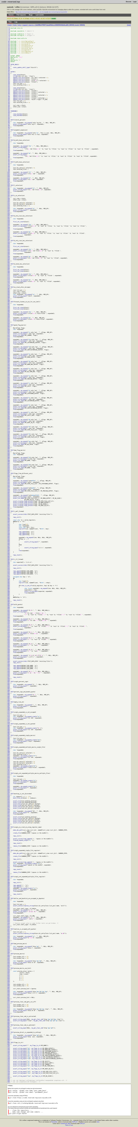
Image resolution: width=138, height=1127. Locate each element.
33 (9, 74)
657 (8, 983)
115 (9, 194)
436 (8, 661)
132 (8, 219)
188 (8, 300)
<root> (9, 25)
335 (8, 514)
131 (8, 217)
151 (8, 246)
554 (8, 833)
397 (8, 604)
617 (8, 924)
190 (8, 303)
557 (8, 837)
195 (8, 310)
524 (8, 789)
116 (9, 195)
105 (8, 179)
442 (8, 670)
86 (9, 152)
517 (8, 779)
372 (8, 568)
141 (8, 232)
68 (9, 125)
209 (8, 331)
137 (8, 226)
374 (8, 571)
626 (8, 937)
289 (8, 447)
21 (9, 57)
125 (8, 208)
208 (8, 329)
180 (8, 288)
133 (8, 220)
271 (8, 421)
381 (8, 581)
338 (8, 518)
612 (8, 917)
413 (8, 627)
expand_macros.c (28, 25)
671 (8, 1003)
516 (8, 777)
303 (8, 467)
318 (8, 489)
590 (8, 885)
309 (8, 476)
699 (8, 1044)
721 (8, 1076)
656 (8, 981)
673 (8, 1006)
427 (8, 648)
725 (8, 1082)
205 (8, 325)
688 (8, 1028)
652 (8, 975)
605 (8, 907)
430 (8, 652)
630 (8, 943)
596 (8, 894)
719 (8, 1073)
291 (8, 450)
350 (8, 536)
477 (8, 721)
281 (8, 435)
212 (8, 335)
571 (8, 857)
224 (8, 352)
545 (8, 820)
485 (8, 732)
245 (8, 383)
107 (8, 182)
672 (8, 1004)
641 (8, 959)
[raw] (129, 25)
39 (9, 83)
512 (8, 772)
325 (8, 499)
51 (9, 101)
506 (8, 763)
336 (8, 515)
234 (8, 367)
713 (8, 1064)
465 (8, 703)
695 (8, 1038)
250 (8, 390)
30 (9, 70)
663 (8, 991)
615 (8, 921)
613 (8, 919)
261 (8, 406)
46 (9, 93)
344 (8, 527)
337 (8, 517)
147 (8, 240)
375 (8, 572)
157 (8, 255)
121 (8, 203)
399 (8, 607)
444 (8, 673)
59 (9, 112)
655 (8, 980)
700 (8, 1045)
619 (8, 927)
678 (8, 1013)
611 (9, 916)
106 (8, 181)
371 (8, 566)
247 (8, 386)
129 (8, 214)
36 (9, 79)
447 (8, 677)
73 (9, 133)
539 (8, 811)
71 (9, 130)
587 (8, 881)
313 (8, 482)
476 (8, 719)
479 (8, 724)
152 (8, 248)
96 (9, 166)
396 (8, 603)
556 (8, 836)
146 (8, 239)
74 (9, 134)
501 (8, 756)
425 (8, 645)
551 (8, 828)
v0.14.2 (37, 18)
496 (8, 748)
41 (9, 86)
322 (8, 495)
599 (8, 898)
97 (9, 168)
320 (8, 492)
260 (8, 405)
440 (8, 667)
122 (8, 204)
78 (9, 140)
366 (8, 559)
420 (8, 638)
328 (8, 504)
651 (8, 974)
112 (9, 189)
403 (8, 613)
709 (8, 1058)
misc (20, 25)
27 (9, 66)
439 (8, 665)
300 (8, 463)
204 (8, 323)
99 (9, 171)
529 (8, 796)
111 (9, 188)
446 (8, 676)
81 (9, 144)
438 (8, 664)
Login (135, 1)
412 (8, 626)
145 (8, 238)
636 (8, 952)
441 (8, 668)
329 (8, 505)
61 (9, 115)
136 (8, 224)
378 (8, 577)
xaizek (10, 7)
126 (8, 210)
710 (8, 1060)
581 (8, 872)
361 (8, 552)
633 (8, 948)
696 (8, 1039)
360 (8, 550)
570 (8, 856)
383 (8, 584)
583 (8, 875)
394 (8, 600)
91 (9, 159)
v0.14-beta (26, 18)
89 (9, 156)
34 (9, 76)
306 (8, 472)
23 (9, 60)
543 (8, 817)
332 (8, 510)
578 (8, 868)
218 (8, 344)
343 (8, 526)
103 (8, 176)
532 (8, 801)
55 (9, 106)
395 (8, 601)
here (98, 1122)
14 (9, 47)
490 (8, 740)
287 (8, 444)
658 (8, 984)
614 (8, 920)
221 (8, 348)
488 (8, 737)
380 (8, 579)
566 (8, 850)
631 (8, 945)
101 (8, 173)
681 (8, 1018)
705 (8, 1052)
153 (8, 249)
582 (8, 873)
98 (9, 169)
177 (8, 284)
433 (8, 657)
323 (8, 497)
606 (8, 908)
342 (8, 524)
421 (8, 639)
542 (8, 815)
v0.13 (9, 18)
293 (8, 453)
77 (9, 139)
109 (8, 185)
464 (8, 702)
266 (8, 414)
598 (8, 897)
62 (9, 117)
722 (8, 1077)
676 (8, 1010)
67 (9, 124)
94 (9, 163)
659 (8, 985)
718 (8, 1071)
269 (8, 418)
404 (8, 614)
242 (8, 379)
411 (9, 625)
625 (8, 936)
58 (9, 111)
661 (8, 988)
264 (8, 411)
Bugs (31, 15)
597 (8, 895)
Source (11, 15)
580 (8, 871)
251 (8, 392)
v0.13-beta (15, 18)
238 (8, 373)
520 (8, 783)
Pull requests (21, 15)
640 (8, 958)
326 (8, 501)
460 (8, 696)
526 (8, 792)
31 (9, 72)
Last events (40, 15)
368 (8, 562)
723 (8, 1079)
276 (8, 428)
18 (9, 53)
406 (8, 617)
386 (8, 588)
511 (9, 770)
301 (8, 465)
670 (8, 1002)
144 (8, 236)
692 (8, 1034)
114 (9, 192)
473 (8, 715)
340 (8, 521)
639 (8, 956)
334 (8, 512)
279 (8, 432)
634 (8, 949)
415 (8, 630)
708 (8, 1057)
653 (8, 977)
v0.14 (20, 18)
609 (8, 913)
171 (8, 275)
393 (8, 598)
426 (8, 646)
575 (8, 863)
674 (8, 1007)
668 (8, 999)
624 (8, 935)
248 (8, 387)
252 (8, 393)
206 (8, 326)
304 (8, 469)
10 (9, 41)
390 (8, 594)
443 (8, 671)
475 (8, 718)
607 (8, 910)
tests (15, 25)
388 (8, 591)
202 (8, 320)
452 (8, 684)
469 (8, 709)
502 (8, 757)
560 (8, 841)
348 (8, 533)
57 (9, 109)
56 (9, 108)
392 (8, 597)
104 (8, 178)
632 (8, 946)
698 (8, 1042)
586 (8, 879)
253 (8, 395)
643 (8, 962)
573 (8, 860)
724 (8, 1080)
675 (8, 1009)
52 (9, 102)
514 (8, 774)
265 (8, 412)
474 (8, 716)
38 (9, 82)
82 (9, 146)
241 (8, 377)
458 (8, 693)
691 (8, 1032)
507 (8, 764)
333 (8, 511)
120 (8, 201)
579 (8, 869)
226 (8, 355)
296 (8, 457)
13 (9, 45)
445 (8, 674)
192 (8, 306)
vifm (17, 7)
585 (8, 878)
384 (8, 585)
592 (8, 888)
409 (8, 622)
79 (9, 141)
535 (8, 805)
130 (8, 216)
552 (8, 830)
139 (8, 229)
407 (8, 619)
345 (8, 529)
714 (8, 1066)
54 (9, 105)
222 (8, 350)
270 (8, 419)
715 (8, 1067)
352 (8, 539)
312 (8, 480)
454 (8, 687)
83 (9, 147)
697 (8, 1041)
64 (9, 120)
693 (8, 1035)
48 (9, 96)
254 (8, 396)
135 (8, 223)
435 (8, 659)
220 (8, 347)
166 (8, 268)
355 (8, 543)
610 (8, 914)
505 (8, 761)
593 (8, 890)
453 (8, 686)
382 (8, 582)
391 (8, 595)
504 (8, 760)
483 (8, 729)
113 (9, 191)
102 (8, 175)
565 (8, 849)
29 (9, 69)
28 (9, 67)
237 (8, 371)
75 (9, 136)
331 (8, 508)
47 (9, 95)
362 (8, 553)
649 (8, 971)
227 (8, 357)
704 (8, 1051)
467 (8, 706)
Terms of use (69, 1125)
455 (8, 689)
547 (8, 823)
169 (8, 272)
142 (8, 233)
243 (8, 380)
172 (8, 277)
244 (8, 382)
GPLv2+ (82, 1123)
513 (8, 773)
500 (8, 754)
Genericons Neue (66, 1123)
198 (8, 315)
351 (8, 537)
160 (8, 259)
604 (8, 905)
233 (8, 366)
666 (8, 996)
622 (8, 932)
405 (8, 616)
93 (9, 162)
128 (8, 213)
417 (8, 633)
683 (8, 1020)
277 (8, 430)
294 (8, 454)
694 (8, 1036)
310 (8, 478)
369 (8, 564)
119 (9, 200)
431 (8, 654)
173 (8, 278)
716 (8, 1069)
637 (8, 953)
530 (8, 798)
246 (8, 384)
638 (8, 955)
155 (8, 252)
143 (8, 235)
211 (9, 333)
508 (8, 766)
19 (9, 54)
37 (9, 80)
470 (8, 710)
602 (8, 903)
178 (8, 285)
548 (8, 824)
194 (8, 309)
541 (8, 814)
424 (8, 644)
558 (8, 838)
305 (8, 470)
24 (9, 61)
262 (8, 408)
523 (8, 788)
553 (8, 831)
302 (8, 466)
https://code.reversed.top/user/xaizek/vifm (26, 12)
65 (9, 121)
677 (8, 1012)
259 (8, 403)
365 (8, 558)
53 (9, 104)
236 (8, 370)
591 (8, 887)
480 (8, 725)
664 (8, 993)
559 (8, 840)
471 (8, 712)
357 (8, 546)
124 (8, 207)
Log (16, 22)
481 (8, 726)
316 (8, 486)
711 (9, 1061)
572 (8, 859)
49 (9, 98)
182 (8, 291)
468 (8, 708)
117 (9, 197)
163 (8, 264)
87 (9, 153)
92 (9, 160)
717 (8, 1070)
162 (8, 262)
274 (8, 425)
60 (9, 114)
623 (8, 933)
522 (8, 786)
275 (8, 427)
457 (8, 692)
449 (8, 680)
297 (8, 459)
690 (8, 1031)
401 (8, 610)
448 (8, 678)
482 (8, 728)
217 (8, 342)
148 (8, 242)
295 (8, 456)
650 (8, 972)
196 (8, 312)
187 (8, 299)
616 (8, 923)
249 (8, 389)
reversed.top (14, 2)
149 (8, 243)
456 (8, 690)
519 (8, 782)
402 (8, 611)
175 (8, 281)
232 (8, 364)
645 (8, 965)
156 (8, 253)
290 (8, 448)
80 (9, 143)
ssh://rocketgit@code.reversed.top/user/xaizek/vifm (53, 12)
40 (9, 85)
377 (8, 575)
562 (8, 844)
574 (8, 862)
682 (8, 1019)
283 (8, 438)
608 (8, 911)
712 (8, 1063)
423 (8, 642)
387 (8, 590)
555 (8, 834)
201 (8, 319)
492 (8, 743)
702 (8, 1048)
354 (8, 542)
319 (8, 491)
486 (8, 734)
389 (8, 593)
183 (8, 293)
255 (8, 398)
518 (8, 780)
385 (8, 587)
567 (8, 852)
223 (8, 351)
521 (8, 785)
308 (8, 475)
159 (8, 258)
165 (8, 267)
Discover (128, 1)
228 (8, 358)
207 (8, 328)
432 (8, 655)
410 (8, 623)
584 (8, 876)
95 (9, 165)
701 (8, 1047)
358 (8, 547)
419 (8, 636)
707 (8, 1055)
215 (8, 339)
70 (9, 128)
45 (9, 92)
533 (8, 802)
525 (8, 791)
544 (8, 818)
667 (8, 997)
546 (8, 821)
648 (8, 970)
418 (8, 635)
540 (8, 812)
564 (8, 847)
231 (8, 363)
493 (8, 744)
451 (8, 683)
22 (9, 59)
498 (8, 751)
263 (8, 409)
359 (8, 549)
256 (8, 399)
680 (8, 1016)
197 (8, 313)
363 (8, 555)
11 (9, 42)
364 (8, 556)
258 (8, 402)
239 (8, 374)
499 (8, 753)
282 (8, 437)
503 (8, 758)
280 (8, 434)
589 (8, 884)
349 (8, 534)
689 (8, 1029)
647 (8, 968)
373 (8, 569)
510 (8, 769)
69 (9, 127)
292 (8, 451)
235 (8, 368)
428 (8, 649)
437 (8, 662)
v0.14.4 (48, 18)
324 (8, 498)
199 (8, 316)
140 (8, 230)
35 (9, 77)
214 (8, 338)
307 (8, 473)
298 (8, 460)
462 (8, 699)
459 (8, 694)
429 (8, 651)
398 (8, 606)
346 (8, 530)
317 (8, 488)
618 (8, 926)
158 (8, 256)
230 (8, 361)
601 (8, 901)
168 (8, 271)
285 (8, 441)
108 (8, 184)
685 (8, 1023)
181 (8, 290)
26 (9, 64)
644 (8, 964)
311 (9, 479)
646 (8, 967)
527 (8, 793)
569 (8, 855)
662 (8, 990)
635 (8, 951)
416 (8, 632)
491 (8, 741)
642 (8, 961)
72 (9, 131)
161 (8, 261)
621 (8, 930)
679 (8, 1015)
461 (8, 697)
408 (8, 620)
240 (8, 376)
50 (9, 99)
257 (8, 400)
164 (8, 265)
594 (8, 891)
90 (9, 157)
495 (8, 747)
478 (8, 722)
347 (8, 531)
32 (9, 73)
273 (8, 424)
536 (8, 806)
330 (8, 507)
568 (8, 853)
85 (9, 150)
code (4, 2)
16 (9, 50)
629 (8, 942)
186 (8, 297)
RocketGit (54, 1122)
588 (8, 882)
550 (8, 827)
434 (8, 658)
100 (8, 172)
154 (8, 251)
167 (8, 269)
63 (9, 118)
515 (8, 776)
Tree (10, 22)
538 (8, 809)
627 (8, 939)
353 (8, 540)
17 (9, 51)
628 (8, 940)
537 (8, 808)
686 (8, 1025)
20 (9, 56)
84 (9, 149)
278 (8, 431)
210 (8, 332)
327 (8, 502)
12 (9, 44)
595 (8, 892)
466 (8, 705)
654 (8, 978)
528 (8, 795)
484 (8, 731)
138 (8, 227)
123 (8, 205)
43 (9, 89)
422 (8, 641)
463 (8, 700)
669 (8, 1000)
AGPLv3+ (75, 1122)
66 (9, 122)
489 (8, 738)
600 (8, 900)
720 (8, 1074)
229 (8, 360)
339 (8, 520)
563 (8, 846)
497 (8, 750)
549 (8, 825)
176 (8, 283)
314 (8, 483)
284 (8, 440)
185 (8, 296)
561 (8, 843)
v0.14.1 (32, 18)
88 (9, 154)
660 (8, 987)
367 (8, 561)
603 (8, 904)
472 (8, 713)
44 (9, 91)
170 (8, 274)
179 (8, 287)
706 (8, 1054)
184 (8, 294)
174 (8, 280)
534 (8, 804)
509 (8, 767)
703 (8, 1050)
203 (8, 322)
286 (8, 443)
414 (8, 629)
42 (9, 88)
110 (9, 186)
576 (8, 865)
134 (8, 221)
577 (8, 866)
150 (8, 245)
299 (8, 462)
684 (8, 1022)
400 (8, 609)
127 (8, 211)
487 (8, 735)
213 (8, 336)
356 (8, 545)
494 (8, 745)
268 (8, 417)
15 (9, 48)
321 (8, 494)
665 (8, 994)
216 (8, 341)
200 (8, 318)
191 (8, 304)
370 (8, 565)
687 (8, 1026)
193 (8, 307)
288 (8, 446)
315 (8, 485)
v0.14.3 (43, 18)
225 (8, 354)
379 (8, 578)
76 (9, 137)
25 (9, 63)
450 (8, 681)
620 (8, 929)
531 (8, 799)
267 (8, 415)
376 (8, 574)
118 (9, 198)
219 (8, 345)
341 (8, 523)
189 (8, 301)
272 (8, 422)
